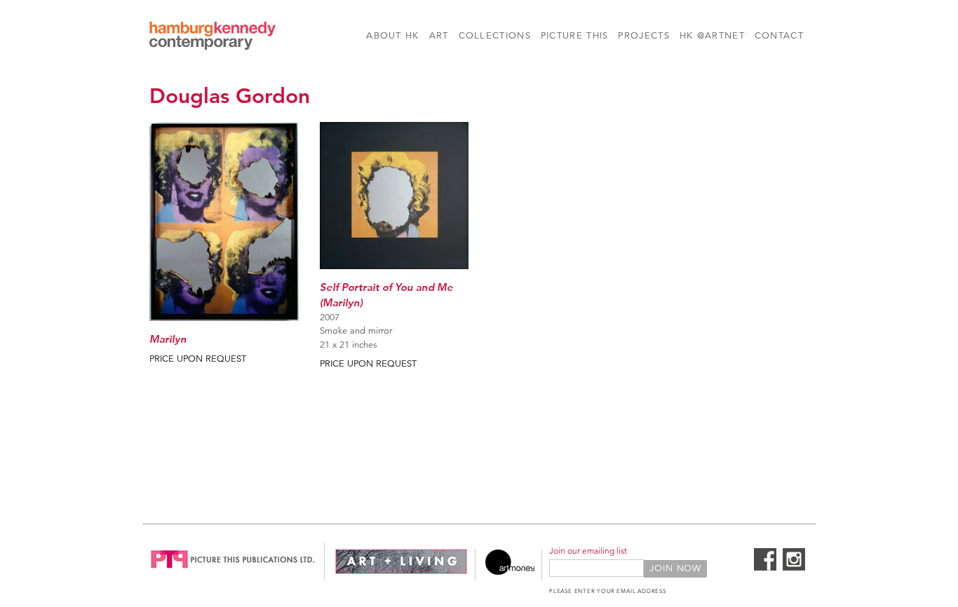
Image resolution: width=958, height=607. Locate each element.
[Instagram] (794, 567)
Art (439, 35)
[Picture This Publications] (233, 572)
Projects (643, 35)
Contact (779, 35)
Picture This (575, 35)
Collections (495, 35)
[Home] (212, 38)
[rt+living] (401, 572)
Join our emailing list (588, 550)
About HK (392, 35)
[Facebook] (765, 567)
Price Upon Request (197, 358)
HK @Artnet (712, 35)
